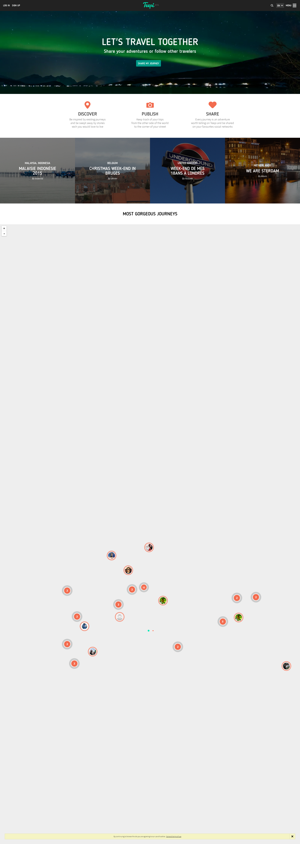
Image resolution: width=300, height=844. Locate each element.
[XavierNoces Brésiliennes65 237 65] (93, 652)
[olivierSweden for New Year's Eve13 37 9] (149, 547)
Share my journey (148, 63)
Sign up (16, 5)
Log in (6, 5)
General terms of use (173, 836)
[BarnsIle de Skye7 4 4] (128, 570)
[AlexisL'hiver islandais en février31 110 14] (111, 555)
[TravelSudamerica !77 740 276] (84, 626)
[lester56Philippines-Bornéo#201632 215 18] (238, 617)
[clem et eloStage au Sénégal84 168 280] (120, 617)
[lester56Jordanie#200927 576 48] (163, 601)
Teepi (150, 5)
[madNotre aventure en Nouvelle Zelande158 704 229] (286, 666)
